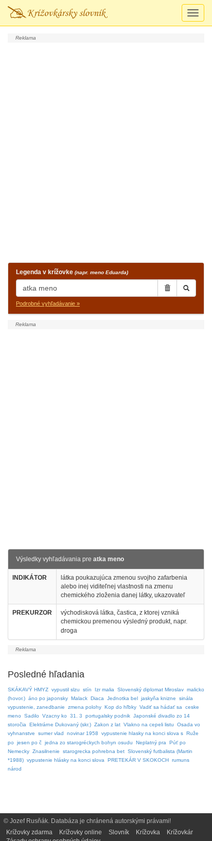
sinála (186, 698)
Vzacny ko (54, 716)
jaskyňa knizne (158, 698)
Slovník (119, 832)
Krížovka (148, 832)
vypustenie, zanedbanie (36, 707)
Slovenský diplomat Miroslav (150, 689)
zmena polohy (84, 707)
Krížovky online (80, 832)
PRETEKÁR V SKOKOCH (138, 760)
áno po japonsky (48, 698)
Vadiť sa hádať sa (160, 707)
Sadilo (31, 716)
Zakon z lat (107, 724)
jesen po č (29, 742)
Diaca (97, 698)
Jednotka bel (122, 698)
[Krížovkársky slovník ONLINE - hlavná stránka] (57, 13)
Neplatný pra (151, 742)
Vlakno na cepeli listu (148, 724)
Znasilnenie (46, 751)
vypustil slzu (65, 689)
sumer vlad (51, 733)
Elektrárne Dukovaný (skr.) (60, 724)
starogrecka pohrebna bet (94, 751)
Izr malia (104, 689)
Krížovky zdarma (29, 832)
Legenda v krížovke (72, 272)
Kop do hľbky (120, 707)
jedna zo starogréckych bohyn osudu (89, 742)
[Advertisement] (106, 151)
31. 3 (76, 716)
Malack (79, 698)
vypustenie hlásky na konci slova (65, 760)
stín (87, 689)
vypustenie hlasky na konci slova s (142, 733)
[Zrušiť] (167, 288)
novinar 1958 (82, 733)
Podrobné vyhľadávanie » (48, 303)
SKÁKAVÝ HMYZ (28, 689)
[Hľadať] (186, 288)
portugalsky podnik (107, 716)
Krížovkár (180, 832)
